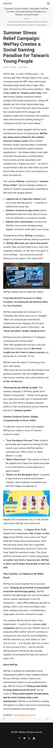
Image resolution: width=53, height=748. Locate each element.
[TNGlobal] (7, 3)
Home (26, 19)
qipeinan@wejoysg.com (25, 715)
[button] (48, 3)
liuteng (24, 67)
